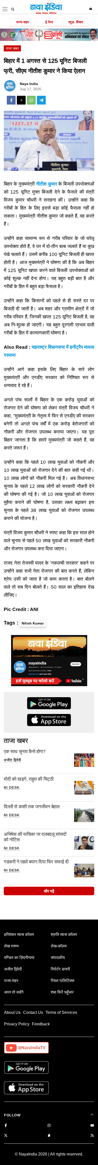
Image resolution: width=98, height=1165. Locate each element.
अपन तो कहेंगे (13, 992)
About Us (12, 1012)
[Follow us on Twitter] (6, 1136)
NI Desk (12, 787)
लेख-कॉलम (59, 946)
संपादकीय (58, 957)
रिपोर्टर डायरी (60, 969)
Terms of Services (61, 1012)
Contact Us (33, 1012)
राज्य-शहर (22, 22)
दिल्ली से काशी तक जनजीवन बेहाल (32, 806)
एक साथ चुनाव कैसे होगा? (25, 751)
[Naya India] (46, 13)
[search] (12, 9)
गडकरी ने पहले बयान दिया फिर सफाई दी (36, 861)
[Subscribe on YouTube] (92, 1126)
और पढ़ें (49, 891)
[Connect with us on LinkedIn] (49, 1136)
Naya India (29, 84)
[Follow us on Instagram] (49, 1126)
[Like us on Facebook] (6, 1126)
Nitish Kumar (33, 623)
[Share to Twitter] (21, 100)
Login (91, 8)
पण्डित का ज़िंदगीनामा (19, 957)
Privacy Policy (16, 1024)
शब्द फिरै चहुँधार (62, 992)
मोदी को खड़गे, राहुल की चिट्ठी (28, 779)
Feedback (41, 1024)
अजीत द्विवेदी (12, 760)
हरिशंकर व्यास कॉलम (19, 934)
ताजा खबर (12, 48)
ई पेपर (49, 22)
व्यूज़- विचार (75, 22)
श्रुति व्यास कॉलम (64, 934)
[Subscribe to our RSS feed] (92, 1136)
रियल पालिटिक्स (62, 980)
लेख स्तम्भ (11, 946)
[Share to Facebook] (11, 100)
